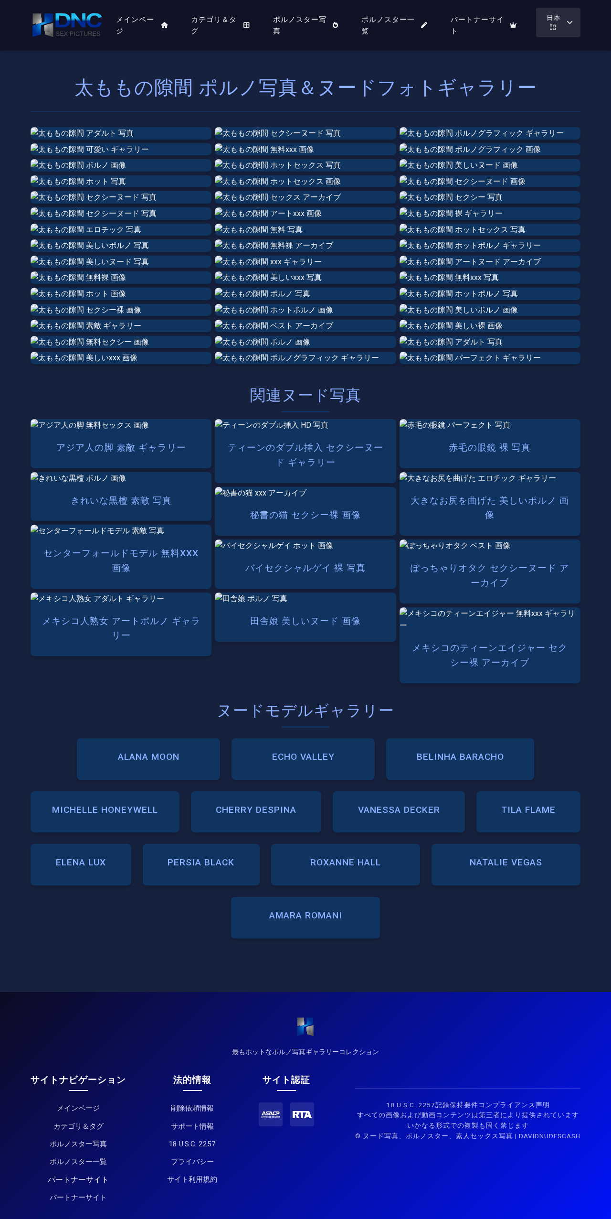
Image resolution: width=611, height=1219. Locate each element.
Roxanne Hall (345, 862)
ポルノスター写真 (300, 25)
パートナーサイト (477, 25)
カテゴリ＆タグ (214, 25)
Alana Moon (148, 756)
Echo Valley (303, 756)
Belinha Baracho (460, 756)
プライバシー (192, 1161)
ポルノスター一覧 (388, 25)
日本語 (554, 22)
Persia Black (201, 862)
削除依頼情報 (192, 1108)
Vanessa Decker (399, 809)
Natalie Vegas (506, 862)
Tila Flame (528, 809)
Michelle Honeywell (105, 809)
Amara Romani (305, 915)
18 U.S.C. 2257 (192, 1144)
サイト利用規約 (192, 1179)
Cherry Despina (256, 809)
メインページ (135, 25)
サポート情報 (192, 1126)
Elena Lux (81, 862)
